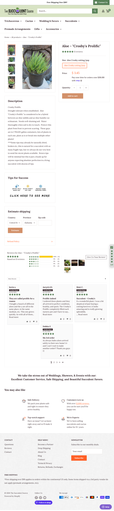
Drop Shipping (44, 448)
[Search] (95, 11)
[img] (23, 294)
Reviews (8, 448)
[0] (107, 11)
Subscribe (79, 458)
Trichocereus (11, 20)
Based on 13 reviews (15, 259)
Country (11, 217)
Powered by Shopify (12, 496)
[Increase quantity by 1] (86, 87)
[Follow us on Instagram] (40, 497)
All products (16, 37)
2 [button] (54, 362)
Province (27, 217)
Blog (40, 456)
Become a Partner (45, 444)
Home (6, 37)
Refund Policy (13, 241)
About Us (42, 452)
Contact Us (103, 2)
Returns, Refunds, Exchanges (50, 467)
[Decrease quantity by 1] (74, 87)
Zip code (42, 217)
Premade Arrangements (17, 28)
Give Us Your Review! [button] (96, 257)
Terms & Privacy (45, 463)
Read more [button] (13, 317)
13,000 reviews (82, 403)
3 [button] (56, 362)
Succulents (71, 20)
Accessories (52, 28)
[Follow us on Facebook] (36, 497)
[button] (68, 51)
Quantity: (66, 87)
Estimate (15, 230)
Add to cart (73, 96)
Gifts (37, 28)
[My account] (103, 11)
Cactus (29, 20)
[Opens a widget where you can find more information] (106, 507)
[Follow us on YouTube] (44, 497)
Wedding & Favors (49, 20)
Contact (8, 452)
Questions (8, 444)
